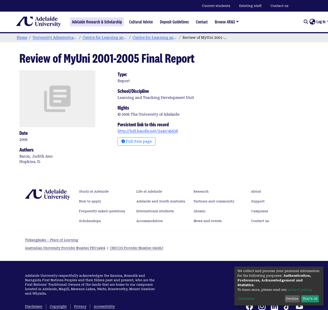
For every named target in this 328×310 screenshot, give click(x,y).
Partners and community (214, 201)
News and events (208, 221)
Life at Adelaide (149, 191)
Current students (216, 6)
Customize (246, 298)
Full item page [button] (138, 141)
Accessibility (104, 306)
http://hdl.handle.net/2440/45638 (148, 131)
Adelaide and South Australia (160, 201)
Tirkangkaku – (51, 240)
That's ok (310, 298)
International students (155, 211)
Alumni (200, 211)
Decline (292, 298)
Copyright (58, 306)
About (256, 191)
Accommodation (149, 221)
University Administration (55, 37)
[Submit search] (306, 22)
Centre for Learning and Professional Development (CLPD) (105, 37)
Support (258, 201)
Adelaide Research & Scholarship (97, 22)
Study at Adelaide (94, 191)
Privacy (80, 306)
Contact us (279, 6)
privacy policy (299, 289)
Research (201, 191)
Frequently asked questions (102, 211)
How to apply (90, 201)
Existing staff (250, 6)
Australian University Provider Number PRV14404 (65, 248)
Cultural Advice (141, 22)
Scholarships (90, 221)
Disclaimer (33, 306)
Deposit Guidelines (174, 22)
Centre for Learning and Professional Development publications (155, 37)
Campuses (259, 211)
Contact (202, 22)
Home (22, 37)
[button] (312, 22)
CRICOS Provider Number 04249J (136, 248)
